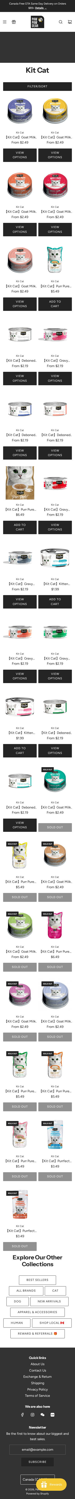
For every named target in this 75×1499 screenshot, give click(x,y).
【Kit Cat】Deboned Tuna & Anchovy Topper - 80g (20, 361)
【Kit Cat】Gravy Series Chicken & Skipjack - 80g (55, 510)
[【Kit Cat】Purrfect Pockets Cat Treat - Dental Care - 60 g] (55, 1134)
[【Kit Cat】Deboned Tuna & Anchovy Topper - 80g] (20, 334)
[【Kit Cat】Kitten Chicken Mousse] (20, 706)
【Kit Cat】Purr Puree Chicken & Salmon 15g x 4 (55, 1091)
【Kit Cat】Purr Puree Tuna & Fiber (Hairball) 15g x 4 (55, 286)
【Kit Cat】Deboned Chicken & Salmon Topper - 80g (55, 435)
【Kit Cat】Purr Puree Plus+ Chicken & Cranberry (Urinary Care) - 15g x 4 (55, 952)
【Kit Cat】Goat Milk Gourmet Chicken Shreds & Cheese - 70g (55, 137)
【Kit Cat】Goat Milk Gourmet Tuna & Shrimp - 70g (20, 952)
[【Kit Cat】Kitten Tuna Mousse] (55, 557)
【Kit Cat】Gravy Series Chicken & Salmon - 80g (20, 658)
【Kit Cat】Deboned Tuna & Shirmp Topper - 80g (55, 733)
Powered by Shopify (37, 1493)
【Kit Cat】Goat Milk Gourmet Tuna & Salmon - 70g (20, 286)
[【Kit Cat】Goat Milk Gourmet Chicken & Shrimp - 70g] (55, 780)
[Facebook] (22, 1414)
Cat (55, 1290)
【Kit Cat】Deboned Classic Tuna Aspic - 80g (20, 435)
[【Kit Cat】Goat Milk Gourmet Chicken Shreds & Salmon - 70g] (20, 185)
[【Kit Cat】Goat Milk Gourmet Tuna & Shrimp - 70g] (20, 925)
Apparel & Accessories (37, 1312)
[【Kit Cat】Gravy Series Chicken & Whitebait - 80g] (55, 334)
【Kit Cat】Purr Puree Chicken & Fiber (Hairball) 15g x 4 (20, 882)
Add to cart (55, 304)
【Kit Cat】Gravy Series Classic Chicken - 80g (20, 584)
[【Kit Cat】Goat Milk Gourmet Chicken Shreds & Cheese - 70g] (55, 110)
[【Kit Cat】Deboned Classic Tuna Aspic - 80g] (20, 408)
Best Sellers (37, 1280)
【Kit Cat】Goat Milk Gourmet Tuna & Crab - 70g (20, 1021)
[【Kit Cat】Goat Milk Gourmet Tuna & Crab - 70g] (20, 995)
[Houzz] (52, 1414)
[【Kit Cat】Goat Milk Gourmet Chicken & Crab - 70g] (20, 110)
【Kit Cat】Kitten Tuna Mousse (55, 584)
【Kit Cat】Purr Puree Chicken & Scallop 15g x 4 (20, 1091)
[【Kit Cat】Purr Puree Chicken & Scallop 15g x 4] (20, 1064)
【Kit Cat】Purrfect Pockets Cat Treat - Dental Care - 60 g (55, 1161)
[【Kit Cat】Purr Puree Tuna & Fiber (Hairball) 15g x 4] (55, 259)
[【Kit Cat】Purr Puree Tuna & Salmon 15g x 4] (20, 1134)
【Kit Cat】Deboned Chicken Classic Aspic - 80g (19, 807)
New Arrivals (49, 1301)
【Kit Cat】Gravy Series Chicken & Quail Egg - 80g (55, 658)
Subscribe (37, 1462)
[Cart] (69, 21)
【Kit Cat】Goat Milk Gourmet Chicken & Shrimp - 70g (55, 807)
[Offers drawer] (13, 21)
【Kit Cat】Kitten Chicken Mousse (20, 733)
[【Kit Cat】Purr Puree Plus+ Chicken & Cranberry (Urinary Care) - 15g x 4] (55, 925)
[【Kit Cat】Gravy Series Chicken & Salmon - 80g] (20, 631)
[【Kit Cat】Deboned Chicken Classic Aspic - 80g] (20, 780)
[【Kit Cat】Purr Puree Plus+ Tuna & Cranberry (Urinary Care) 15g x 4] (20, 482)
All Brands (26, 1290)
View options (20, 155)
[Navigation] (4, 21)
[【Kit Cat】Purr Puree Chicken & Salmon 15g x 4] (55, 1064)
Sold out (55, 827)
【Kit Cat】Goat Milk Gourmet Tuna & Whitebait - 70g (55, 1021)
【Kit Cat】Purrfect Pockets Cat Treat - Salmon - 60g (20, 1231)
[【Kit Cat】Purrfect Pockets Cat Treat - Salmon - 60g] (20, 1204)
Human (17, 1323)
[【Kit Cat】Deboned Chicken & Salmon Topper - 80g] (55, 408)
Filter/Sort (38, 86)
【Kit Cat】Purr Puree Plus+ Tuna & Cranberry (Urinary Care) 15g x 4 (20, 510)
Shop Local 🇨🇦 (52, 1323)
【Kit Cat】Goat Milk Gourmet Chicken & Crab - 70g (20, 137)
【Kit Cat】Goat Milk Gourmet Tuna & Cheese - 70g (55, 882)
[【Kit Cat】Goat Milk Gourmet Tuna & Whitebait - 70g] (55, 995)
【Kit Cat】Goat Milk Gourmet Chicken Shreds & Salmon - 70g (20, 212)
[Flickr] (42, 1414)
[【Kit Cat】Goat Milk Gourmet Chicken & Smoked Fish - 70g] (55, 185)
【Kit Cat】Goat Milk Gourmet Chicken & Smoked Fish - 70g (55, 212)
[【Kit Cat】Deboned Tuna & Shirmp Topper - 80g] (55, 706)
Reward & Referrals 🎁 (37, 1333)
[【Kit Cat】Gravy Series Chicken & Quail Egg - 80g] (55, 631)
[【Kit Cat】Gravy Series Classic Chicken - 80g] (20, 557)
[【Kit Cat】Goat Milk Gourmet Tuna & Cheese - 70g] (55, 855)
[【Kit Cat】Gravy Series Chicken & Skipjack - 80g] (55, 482)
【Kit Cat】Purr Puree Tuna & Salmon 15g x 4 (20, 1161)
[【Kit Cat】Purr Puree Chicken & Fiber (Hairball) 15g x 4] (20, 855)
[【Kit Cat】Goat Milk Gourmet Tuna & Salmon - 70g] (20, 259)
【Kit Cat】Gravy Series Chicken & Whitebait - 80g (55, 361)
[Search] (60, 21)
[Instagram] (32, 1414)
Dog (17, 1301)
